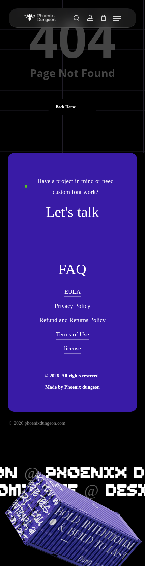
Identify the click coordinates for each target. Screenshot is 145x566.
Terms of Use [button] (72, 334)
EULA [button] (72, 291)
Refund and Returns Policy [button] (72, 320)
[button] (117, 18)
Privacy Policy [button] (72, 305)
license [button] (72, 348)
